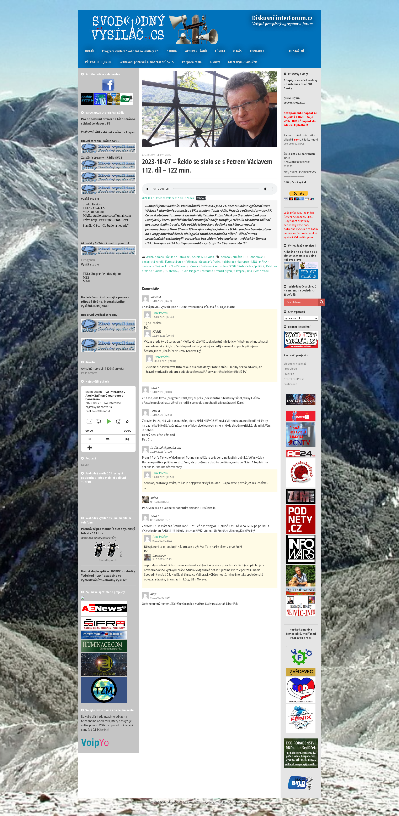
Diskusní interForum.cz (282, 18)
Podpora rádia (192, 62)
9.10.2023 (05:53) (160, 502)
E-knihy (215, 62)
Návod (85, 465)
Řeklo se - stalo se (178, 257)
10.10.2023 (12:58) (161, 415)
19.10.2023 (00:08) (161, 392)
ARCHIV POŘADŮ (196, 51)
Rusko (158, 271)
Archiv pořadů (155, 257)
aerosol (225, 257)
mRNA (263, 262)
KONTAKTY (257, 51)
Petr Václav (245, 266)
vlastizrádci (262, 271)
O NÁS (237, 51)
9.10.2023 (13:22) (162, 540)
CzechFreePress (294, 379)
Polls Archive (89, 373)
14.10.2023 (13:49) (163, 317)
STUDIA (172, 51)
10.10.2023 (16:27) (161, 301)
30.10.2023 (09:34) (165, 361)
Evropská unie (174, 262)
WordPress (223, 802)
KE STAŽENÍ (296, 51)
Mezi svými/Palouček (242, 62)
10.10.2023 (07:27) (161, 451)
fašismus (191, 262)
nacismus (148, 266)
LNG (254, 262)
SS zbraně (171, 271)
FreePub (289, 374)
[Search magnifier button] (321, 302)
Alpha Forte (240, 802)
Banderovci (256, 257)
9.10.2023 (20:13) (162, 559)
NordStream (178, 266)
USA (249, 271)
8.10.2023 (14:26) (160, 597)
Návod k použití (108, 560)
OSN (233, 266)
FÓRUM (220, 51)
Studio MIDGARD (203, 257)
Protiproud (290, 384)
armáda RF (239, 257)
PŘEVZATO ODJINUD (98, 62)
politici (259, 266)
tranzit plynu (224, 271)
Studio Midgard (189, 271)
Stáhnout (201, 198)
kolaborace (229, 262)
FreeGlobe (290, 368)
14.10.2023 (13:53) (163, 477)
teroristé (207, 271)
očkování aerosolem (215, 266)
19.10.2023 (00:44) (163, 335)
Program (88, 259)
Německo (162, 266)
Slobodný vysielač (295, 363)
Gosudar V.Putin (209, 262)
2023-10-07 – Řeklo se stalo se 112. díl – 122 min (168, 198)
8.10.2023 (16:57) (160, 520)
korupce (243, 262)
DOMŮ (89, 51)
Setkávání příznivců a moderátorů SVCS (146, 62)
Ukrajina (239, 271)
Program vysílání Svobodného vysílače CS (130, 51)
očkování (194, 266)
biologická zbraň (152, 262)
